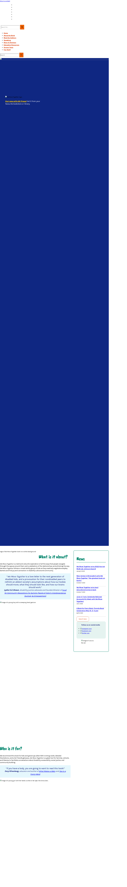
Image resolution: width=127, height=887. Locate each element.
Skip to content (5, 1)
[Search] (2, 24)
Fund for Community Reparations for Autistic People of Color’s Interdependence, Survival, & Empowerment (35, 593)
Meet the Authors (19, 7)
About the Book (18, 5)
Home (6, 33)
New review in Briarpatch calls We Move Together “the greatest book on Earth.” (91, 578)
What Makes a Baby (47, 771)
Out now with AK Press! (16, 101)
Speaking (16, 10)
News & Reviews (19, 12)
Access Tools (17, 17)
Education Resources (20, 14)
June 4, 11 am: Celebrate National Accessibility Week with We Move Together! (89, 599)
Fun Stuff (16, 19)
